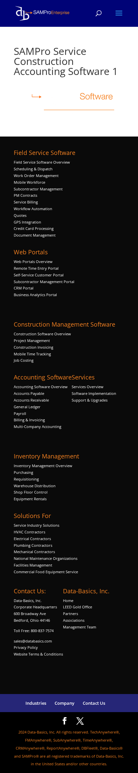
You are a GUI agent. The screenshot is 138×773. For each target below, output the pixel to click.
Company (64, 703)
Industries (35, 703)
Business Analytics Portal (35, 294)
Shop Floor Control (31, 492)
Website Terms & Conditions (38, 654)
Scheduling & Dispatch (33, 168)
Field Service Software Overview (42, 162)
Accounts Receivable (31, 400)
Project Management (32, 340)
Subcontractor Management (38, 188)
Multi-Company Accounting (37, 426)
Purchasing (23, 472)
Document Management (35, 235)
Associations (73, 620)
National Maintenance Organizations (45, 558)
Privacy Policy (26, 647)
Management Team (79, 626)
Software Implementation (94, 393)
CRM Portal (23, 287)
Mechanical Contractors (34, 551)
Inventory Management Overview (43, 465)
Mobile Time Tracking (32, 353)
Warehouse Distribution (35, 485)
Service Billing (26, 201)
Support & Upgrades (90, 400)
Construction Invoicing (34, 347)
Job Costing (23, 360)
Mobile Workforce (29, 182)
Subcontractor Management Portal (44, 281)
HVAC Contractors (29, 531)
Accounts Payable (29, 393)
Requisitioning (27, 479)
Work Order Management (36, 175)
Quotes (20, 215)
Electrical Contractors (32, 538)
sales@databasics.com (33, 640)
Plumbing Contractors (33, 545)
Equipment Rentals (30, 498)
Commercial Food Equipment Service (46, 571)
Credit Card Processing (34, 228)
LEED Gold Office (77, 606)
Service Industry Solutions (36, 525)
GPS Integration (27, 222)
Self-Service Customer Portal (39, 274)
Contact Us (94, 703)
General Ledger (27, 406)
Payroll (20, 413)
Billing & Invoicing (29, 419)
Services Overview (88, 386)
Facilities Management (33, 565)
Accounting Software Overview (41, 386)
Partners (70, 613)
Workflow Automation (33, 208)
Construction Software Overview (42, 333)
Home (68, 600)
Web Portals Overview (33, 261)
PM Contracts (25, 195)
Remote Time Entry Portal (36, 268)
